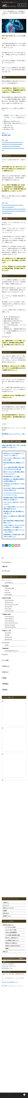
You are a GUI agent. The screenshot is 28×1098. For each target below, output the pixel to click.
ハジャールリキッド (9, 620)
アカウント (4, 1095)
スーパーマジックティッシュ (11, 622)
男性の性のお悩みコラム (8, 925)
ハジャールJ (7, 592)
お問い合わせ (6, 913)
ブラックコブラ (8, 606)
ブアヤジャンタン (9, 602)
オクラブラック (8, 639)
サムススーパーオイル (10, 625)
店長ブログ (5, 951)
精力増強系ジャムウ (12, 11)
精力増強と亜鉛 (6, 135)
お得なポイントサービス (8, 907)
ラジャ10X (7, 634)
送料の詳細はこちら (7, 968)
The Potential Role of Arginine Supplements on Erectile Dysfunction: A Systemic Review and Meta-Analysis (14, 211)
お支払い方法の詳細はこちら (10, 982)
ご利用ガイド (6, 902)
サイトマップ (6, 905)
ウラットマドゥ (8, 608)
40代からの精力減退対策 (11, 932)
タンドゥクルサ (8, 594)
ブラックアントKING (9, 588)
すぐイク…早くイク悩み (10, 929)
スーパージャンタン (9, 610)
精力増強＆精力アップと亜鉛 (11, 476)
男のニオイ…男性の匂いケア (11, 937)
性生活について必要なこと (11, 943)
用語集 (6, 948)
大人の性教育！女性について (12, 940)
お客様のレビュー (7, 915)
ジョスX (6, 644)
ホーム (4, 11)
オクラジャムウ (8, 637)
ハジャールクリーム (9, 616)
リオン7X (7, 590)
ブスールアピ (8, 632)
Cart (22, 1094)
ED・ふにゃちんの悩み (10, 927)
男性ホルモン (7, 121)
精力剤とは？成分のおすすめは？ (13, 945)
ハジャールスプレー (9, 618)
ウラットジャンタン (9, 600)
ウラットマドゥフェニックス (11, 604)
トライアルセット (9, 582)
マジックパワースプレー (10, 627)
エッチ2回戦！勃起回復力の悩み (12, 935)
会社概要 (5, 910)
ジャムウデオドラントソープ (11, 650)
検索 (14, 1095)
